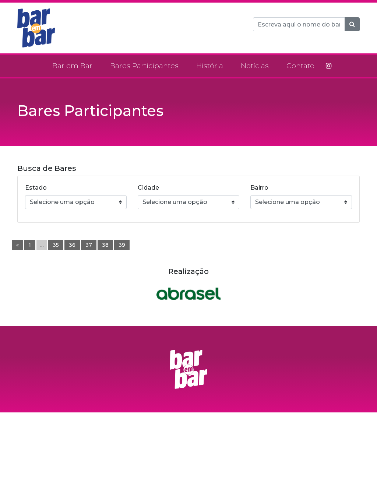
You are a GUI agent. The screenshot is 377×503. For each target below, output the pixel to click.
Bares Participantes (144, 65)
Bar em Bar (72, 65)
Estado (36, 187)
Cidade (148, 187)
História (209, 65)
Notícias (255, 65)
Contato (300, 65)
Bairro (259, 187)
